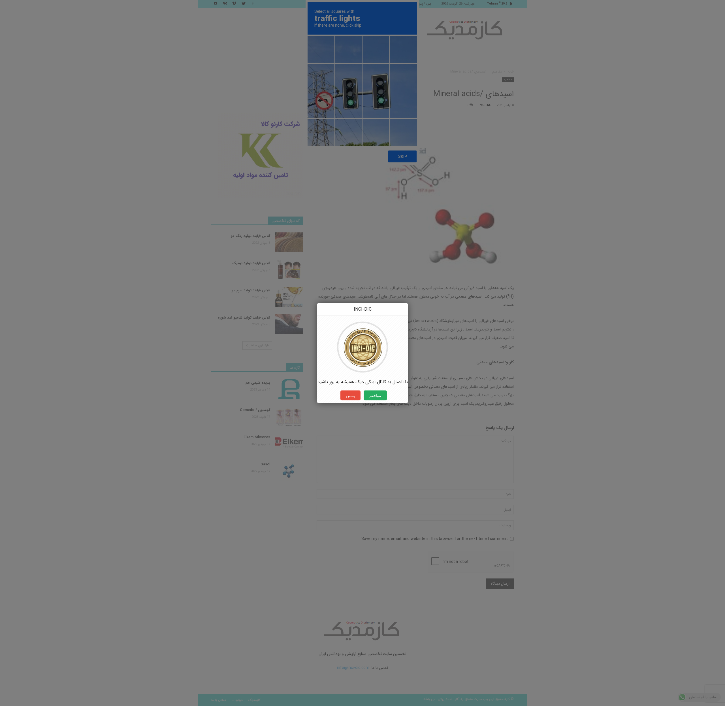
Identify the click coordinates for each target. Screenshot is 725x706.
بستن (350, 395)
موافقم (375, 395)
